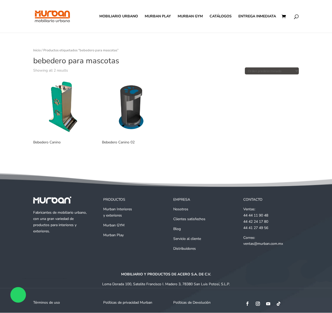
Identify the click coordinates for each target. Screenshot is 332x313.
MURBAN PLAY (158, 17)
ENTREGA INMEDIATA (257, 17)
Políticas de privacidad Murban (127, 302)
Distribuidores (184, 248)
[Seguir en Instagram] (258, 304)
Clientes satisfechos (189, 219)
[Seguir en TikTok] (278, 304)
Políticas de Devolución (192, 302)
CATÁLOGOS (221, 17)
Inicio (37, 50)
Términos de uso (46, 302)
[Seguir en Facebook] (247, 304)
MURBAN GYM (190, 17)
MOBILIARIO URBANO (118, 17)
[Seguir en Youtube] (268, 304)
